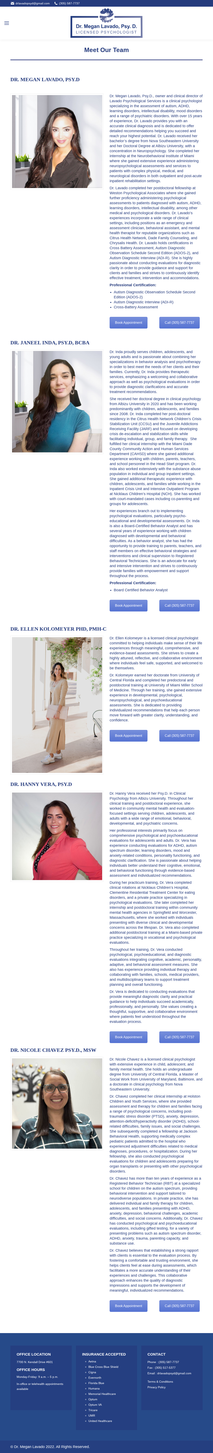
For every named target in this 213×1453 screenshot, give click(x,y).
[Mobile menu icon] (6, 23)
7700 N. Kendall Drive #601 (35, 1362)
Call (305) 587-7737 (179, 322)
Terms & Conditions (160, 1381)
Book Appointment (128, 322)
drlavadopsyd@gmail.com (33, 3)
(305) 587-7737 (69, 3)
